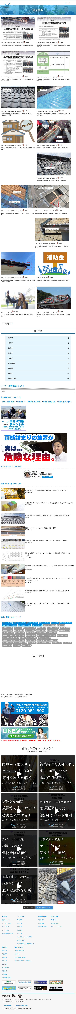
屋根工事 (10, 338)
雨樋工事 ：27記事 (7, 630)
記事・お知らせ (19, 947)
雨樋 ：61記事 (61, 625)
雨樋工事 (10, 348)
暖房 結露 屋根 (8, 402)
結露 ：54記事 (18, 627)
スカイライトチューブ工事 (24, 937)
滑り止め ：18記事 (41, 630)
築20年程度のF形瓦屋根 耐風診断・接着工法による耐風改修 (51, 213)
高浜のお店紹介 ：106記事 (10, 625)
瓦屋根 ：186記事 (44, 622)
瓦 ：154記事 (54, 622)
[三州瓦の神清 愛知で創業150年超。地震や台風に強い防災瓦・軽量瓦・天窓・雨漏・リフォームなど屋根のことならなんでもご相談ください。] (12, 997)
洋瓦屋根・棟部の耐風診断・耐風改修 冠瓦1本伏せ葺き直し (53, 147)
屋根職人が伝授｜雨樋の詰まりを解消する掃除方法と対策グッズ (46, 490)
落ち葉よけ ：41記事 (52, 627)
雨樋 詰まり (21, 402)
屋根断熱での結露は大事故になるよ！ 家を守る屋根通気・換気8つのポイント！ (49, 567)
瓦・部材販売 (54, 916)
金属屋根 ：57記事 (7, 627)
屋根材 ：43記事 (41, 627)
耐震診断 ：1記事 (30, 640)
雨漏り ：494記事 (7, 622)
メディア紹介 (5, 930)
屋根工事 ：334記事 (32, 622)
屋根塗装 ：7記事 (30, 632)
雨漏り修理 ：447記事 (19, 622)
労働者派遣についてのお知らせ (25, 943)
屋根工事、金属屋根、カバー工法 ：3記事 (14, 635)
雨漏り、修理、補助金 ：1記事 (11, 637)
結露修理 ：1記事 (26, 645)
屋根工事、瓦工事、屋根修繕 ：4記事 (47, 632)
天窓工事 (10, 358)
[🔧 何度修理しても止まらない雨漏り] (56, 811)
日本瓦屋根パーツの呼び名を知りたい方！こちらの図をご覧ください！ (48, 515)
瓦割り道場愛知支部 (7, 933)
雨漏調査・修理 (42, 916)
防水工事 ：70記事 (37, 625)
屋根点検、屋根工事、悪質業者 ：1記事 (47, 640)
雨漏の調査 (41, 923)
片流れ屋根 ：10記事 (8, 632)
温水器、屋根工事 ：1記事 (44, 642)
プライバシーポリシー (22, 1005)
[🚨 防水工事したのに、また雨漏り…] (19, 886)
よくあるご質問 (6, 923)
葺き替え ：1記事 (57, 642)
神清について (5, 920)
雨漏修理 (10, 368)
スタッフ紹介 (5, 926)
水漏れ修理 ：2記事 (62, 635)
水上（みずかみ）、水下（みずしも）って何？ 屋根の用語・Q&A (48, 603)
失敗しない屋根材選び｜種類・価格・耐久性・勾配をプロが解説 (46, 540)
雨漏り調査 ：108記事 (66, 622)
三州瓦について (55, 920)
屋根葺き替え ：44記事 (29, 627)
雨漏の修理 (41, 920)
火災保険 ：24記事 (19, 630)
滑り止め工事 (11, 363)
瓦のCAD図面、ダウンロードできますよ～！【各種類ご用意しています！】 (48, 554)
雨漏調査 (10, 373)
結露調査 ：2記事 (30, 635)
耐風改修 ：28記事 (65, 627)
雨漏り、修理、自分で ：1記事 (28, 637)
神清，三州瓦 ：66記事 (50, 625)
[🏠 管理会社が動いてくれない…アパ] (19, 848)
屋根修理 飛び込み (49, 402)
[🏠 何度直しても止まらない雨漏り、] (19, 811)
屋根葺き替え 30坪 (34, 402)
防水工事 (10, 353)
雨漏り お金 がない (64, 402)
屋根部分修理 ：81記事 (24, 625)
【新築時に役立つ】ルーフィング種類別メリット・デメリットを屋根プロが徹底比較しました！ (50, 579)
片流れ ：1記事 (67, 642)
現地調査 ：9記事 (19, 632)
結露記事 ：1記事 (7, 645)
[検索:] (38, 391)
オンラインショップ (56, 926)
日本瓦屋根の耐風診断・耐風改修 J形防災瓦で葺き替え (51, 180)
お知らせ (17, 954)
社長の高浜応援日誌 (20, 957)
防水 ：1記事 (31, 642)
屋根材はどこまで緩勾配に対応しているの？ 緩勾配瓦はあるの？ (47, 591)
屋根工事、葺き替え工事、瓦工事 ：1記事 (14, 640)
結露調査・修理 (12, 378)
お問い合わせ (7, 1005)
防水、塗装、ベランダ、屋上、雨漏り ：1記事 (15, 642)
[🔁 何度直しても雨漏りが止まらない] (56, 848)
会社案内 (4, 916)
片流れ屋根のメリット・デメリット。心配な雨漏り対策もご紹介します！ (49, 503)
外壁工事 (10, 343)
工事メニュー (20, 916)
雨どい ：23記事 (30, 630)
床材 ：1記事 (16, 645)
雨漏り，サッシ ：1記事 (44, 637)
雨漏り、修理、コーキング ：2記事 (46, 635)
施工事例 (4, 947)
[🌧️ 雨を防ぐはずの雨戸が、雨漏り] (19, 773)
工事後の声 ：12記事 (64, 630)
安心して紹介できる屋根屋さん (23, 960)
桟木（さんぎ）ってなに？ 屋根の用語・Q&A (41, 528)
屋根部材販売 (54, 923)
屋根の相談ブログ (19, 950)
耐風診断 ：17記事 (52, 630)
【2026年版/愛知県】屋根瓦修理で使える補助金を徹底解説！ (17, 45)
